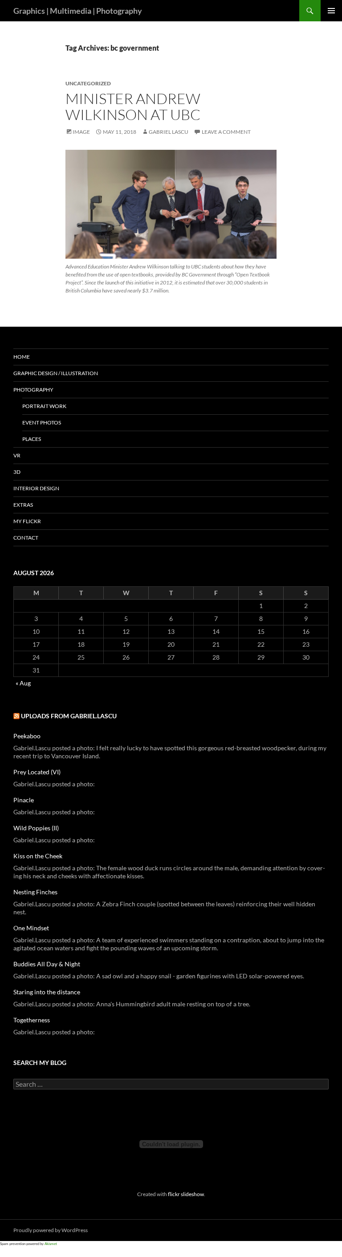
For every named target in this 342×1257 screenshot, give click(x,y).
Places (31, 439)
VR (16, 455)
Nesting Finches (35, 892)
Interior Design (36, 488)
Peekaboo (27, 736)
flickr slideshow (186, 1194)
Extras (23, 504)
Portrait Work (44, 406)
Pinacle (23, 800)
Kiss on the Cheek (37, 856)
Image (81, 131)
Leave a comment (226, 131)
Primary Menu (331, 10)
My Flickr (27, 521)
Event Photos (41, 422)
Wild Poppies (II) (36, 828)
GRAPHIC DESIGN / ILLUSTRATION (55, 373)
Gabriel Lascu (168, 131)
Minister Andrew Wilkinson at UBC (132, 106)
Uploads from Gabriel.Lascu (69, 716)
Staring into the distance (46, 992)
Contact (25, 537)
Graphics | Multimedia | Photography (77, 11)
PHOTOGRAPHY (33, 389)
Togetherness (31, 1020)
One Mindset (31, 928)
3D (16, 471)
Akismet (51, 1243)
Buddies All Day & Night (46, 964)
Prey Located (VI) (37, 772)
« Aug (23, 683)
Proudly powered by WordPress (50, 1230)
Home (21, 356)
